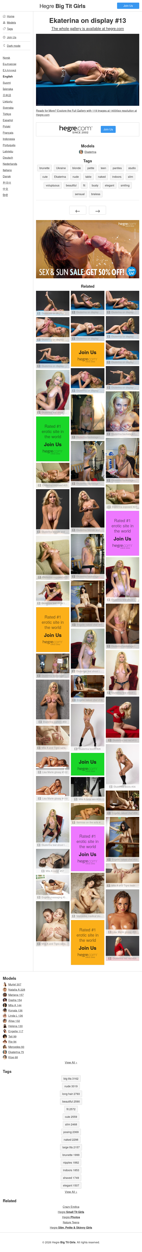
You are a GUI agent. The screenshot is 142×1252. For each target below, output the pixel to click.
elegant (109, 185)
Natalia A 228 (16, 990)
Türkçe (7, 114)
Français (8, 133)
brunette (44, 168)
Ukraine (61, 168)
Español (8, 120)
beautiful (71, 185)
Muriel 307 (14, 984)
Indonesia (9, 139)
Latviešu (8, 151)
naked (102, 177)
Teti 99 (12, 1036)
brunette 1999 (71, 1155)
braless (95, 194)
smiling (125, 185)
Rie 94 (12, 1042)
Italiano (7, 170)
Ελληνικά (9, 70)
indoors (116, 177)
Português (9, 145)
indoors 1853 (71, 1170)
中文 (5, 189)
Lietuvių (7, 101)
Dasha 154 (15, 1000)
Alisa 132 (14, 1021)
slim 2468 (71, 1124)
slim (130, 177)
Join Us (128, 6)
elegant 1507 (71, 1185)
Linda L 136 (15, 1016)
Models (11, 22)
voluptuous (52, 185)
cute (45, 177)
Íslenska (8, 89)
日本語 (7, 95)
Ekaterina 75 (16, 1052)
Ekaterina (90, 152)
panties (117, 168)
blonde (76, 168)
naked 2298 (71, 1140)
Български (9, 64)
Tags (10, 29)
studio (132, 168)
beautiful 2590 (71, 1101)
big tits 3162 (71, 1079)
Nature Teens (71, 1222)
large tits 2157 (71, 1147)
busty (95, 185)
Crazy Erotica (71, 1207)
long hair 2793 (71, 1094)
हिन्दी (5, 195)
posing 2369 (71, 1132)
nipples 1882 (71, 1162)
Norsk (6, 58)
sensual (80, 194)
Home (10, 16)
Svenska (8, 108)
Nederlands (10, 164)
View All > (71, 1062)
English (8, 76)
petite (90, 168)
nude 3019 (71, 1086)
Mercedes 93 (16, 1047)
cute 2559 (71, 1117)
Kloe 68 (13, 1057)
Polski (6, 126)
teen (103, 168)
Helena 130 (15, 1026)
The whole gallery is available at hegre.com (87, 28)
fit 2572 (71, 1109)
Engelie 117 (15, 1031)
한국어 (7, 183)
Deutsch (8, 158)
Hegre (62, 6)
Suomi (7, 83)
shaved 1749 (71, 1178)
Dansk (7, 176)
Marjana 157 (16, 995)
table (88, 177)
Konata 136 (15, 1010)
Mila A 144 (14, 1005)
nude (76, 177)
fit (84, 185)
